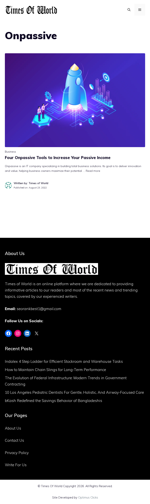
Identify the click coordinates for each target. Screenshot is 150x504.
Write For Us (16, 464)
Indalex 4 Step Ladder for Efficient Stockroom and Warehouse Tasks (64, 361)
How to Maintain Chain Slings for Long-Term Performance (55, 369)
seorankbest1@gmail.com (39, 308)
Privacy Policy (17, 452)
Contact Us (14, 440)
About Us (13, 428)
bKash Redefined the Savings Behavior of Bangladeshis (53, 400)
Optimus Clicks (88, 497)
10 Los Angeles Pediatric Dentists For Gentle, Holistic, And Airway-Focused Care (74, 392)
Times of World (18, 283)
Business (10, 151)
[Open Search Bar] (129, 10)
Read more (93, 171)
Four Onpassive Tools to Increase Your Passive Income (58, 157)
